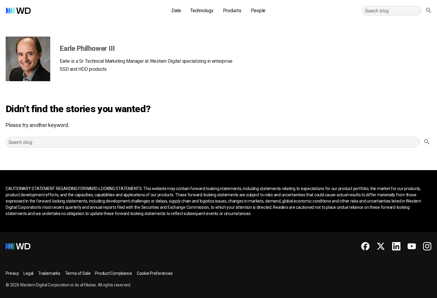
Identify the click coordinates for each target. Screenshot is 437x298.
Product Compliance (113, 273)
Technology (201, 10)
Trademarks (49, 273)
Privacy (12, 273)
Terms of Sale (78, 273)
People (258, 10)
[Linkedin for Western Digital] (396, 246)
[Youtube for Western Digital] (412, 246)
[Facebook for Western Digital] (365, 246)
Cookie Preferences (155, 273)
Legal (28, 273)
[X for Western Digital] (381, 246)
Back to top (410, 291)
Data (176, 10)
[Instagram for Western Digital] (427, 246)
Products (232, 10)
